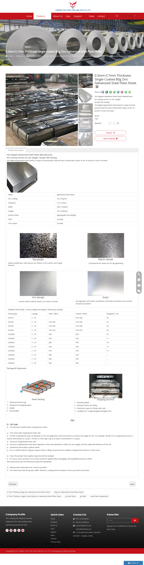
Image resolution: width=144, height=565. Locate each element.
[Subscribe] (134, 520)
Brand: (97, 116)
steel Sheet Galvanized (99, 496)
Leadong (65, 551)
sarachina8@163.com (83, 526)
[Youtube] (18, 530)
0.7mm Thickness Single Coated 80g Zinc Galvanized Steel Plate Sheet (34, 496)
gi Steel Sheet (70, 496)
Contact (53, 539)
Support (53, 532)
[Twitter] (15, 530)
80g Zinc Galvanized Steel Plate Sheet (68, 492)
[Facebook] (7, 530)
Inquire (109, 132)
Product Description (16, 150)
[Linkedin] (11, 530)
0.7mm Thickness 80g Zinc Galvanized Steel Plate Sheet (28, 492)
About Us (54, 525)
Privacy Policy (56, 542)
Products (54, 522)
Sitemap (72, 551)
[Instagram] (22, 530)
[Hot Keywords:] (117, 16)
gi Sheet (83, 496)
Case (52, 529)
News (53, 535)
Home (53, 519)
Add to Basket (109, 138)
